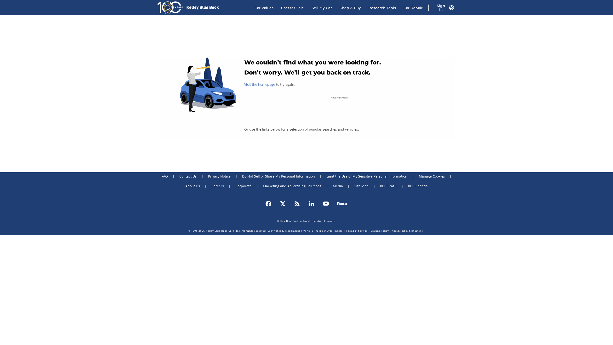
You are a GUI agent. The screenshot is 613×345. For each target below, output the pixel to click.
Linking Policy (380, 230)
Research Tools (382, 8)
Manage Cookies (432, 176)
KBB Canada (418, 186)
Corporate (243, 186)
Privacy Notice (219, 176)
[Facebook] (268, 203)
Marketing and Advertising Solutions (292, 186)
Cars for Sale (292, 8)
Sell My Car (322, 8)
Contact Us (188, 176)
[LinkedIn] (311, 203)
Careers (217, 186)
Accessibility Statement (407, 230)
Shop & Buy (350, 8)
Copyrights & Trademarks (283, 230)
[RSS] (297, 203)
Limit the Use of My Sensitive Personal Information (366, 176)
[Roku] (342, 203)
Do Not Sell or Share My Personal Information (278, 176)
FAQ (164, 176)
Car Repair (413, 8)
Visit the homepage (259, 84)
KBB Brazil (388, 186)
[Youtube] (326, 203)
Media (338, 186)
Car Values (264, 8)
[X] (283, 203)
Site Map (361, 186)
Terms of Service (357, 230)
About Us (192, 186)
